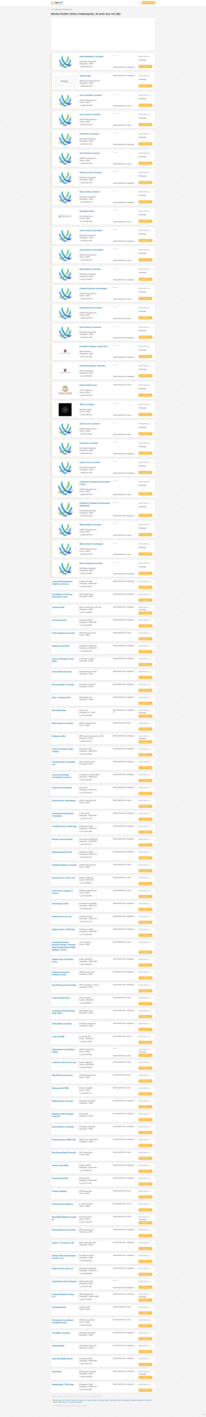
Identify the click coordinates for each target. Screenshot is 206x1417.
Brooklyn (94, 1400)
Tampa (55, 1402)
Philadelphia (134, 1400)
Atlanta (140, 1400)
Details (145, 66)
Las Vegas (87, 1400)
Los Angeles (80, 1400)
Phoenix (118, 1400)
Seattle (59, 1402)
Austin (64, 1402)
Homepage (142, 60)
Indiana (55, 1396)
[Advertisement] (103, 34)
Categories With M (83, 1396)
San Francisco (147, 1400)
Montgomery (126, 1400)
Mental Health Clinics (96, 1396)
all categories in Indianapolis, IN (62, 9)
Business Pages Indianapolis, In (67, 1396)
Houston (67, 1400)
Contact (79, 1405)
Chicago (73, 1400)
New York (62, 1400)
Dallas (107, 1400)
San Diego (113, 1400)
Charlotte (79, 1402)
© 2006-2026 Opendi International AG (64, 1405)
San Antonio (101, 1400)
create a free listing (148, 2)
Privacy (84, 1405)
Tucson (68, 1402)
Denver (73, 1402)
